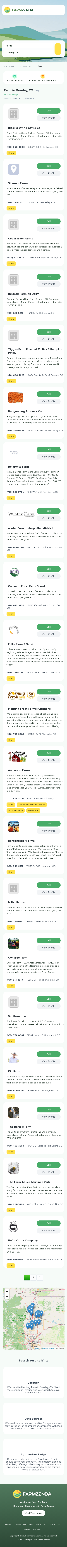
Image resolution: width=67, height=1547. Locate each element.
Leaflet (37, 1348)
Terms (27, 1529)
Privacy (36, 1529)
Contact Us (54, 1524)
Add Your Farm (33, 1513)
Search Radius (11, 98)
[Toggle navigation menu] (59, 10)
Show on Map (11, 94)
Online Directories (23, 1524)
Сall (48, 110)
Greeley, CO (25, 66)
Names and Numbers (40, 1539)
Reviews (28, 98)
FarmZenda (8, 66)
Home (8, 1524)
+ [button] (7, 1292)
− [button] (7, 1296)
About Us (40, 1524)
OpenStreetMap (48, 1348)
